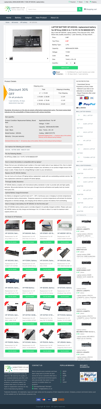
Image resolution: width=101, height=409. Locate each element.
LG (63, 378)
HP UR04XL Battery (65, 342)
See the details (12, 242)
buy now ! (21, 103)
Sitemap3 (48, 386)
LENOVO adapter (89, 177)
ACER (64, 375)
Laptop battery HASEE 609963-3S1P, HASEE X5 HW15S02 (85, 276)
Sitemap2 (42, 386)
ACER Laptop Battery (85, 126)
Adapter (28, 18)
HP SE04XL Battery (47, 288)
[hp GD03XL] (27, 41)
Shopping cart (91, 9)
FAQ (87, 2)
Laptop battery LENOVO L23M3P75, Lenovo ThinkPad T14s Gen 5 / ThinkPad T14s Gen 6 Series (86, 297)
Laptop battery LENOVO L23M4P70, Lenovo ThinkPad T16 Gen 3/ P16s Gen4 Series (86, 317)
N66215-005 (25, 150)
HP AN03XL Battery (12, 288)
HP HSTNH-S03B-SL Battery (33, 315)
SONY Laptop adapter (85, 184)
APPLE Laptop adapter (85, 209)
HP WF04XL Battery (12, 315)
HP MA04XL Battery (30, 233)
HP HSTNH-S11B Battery (49, 315)
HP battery (23, 22)
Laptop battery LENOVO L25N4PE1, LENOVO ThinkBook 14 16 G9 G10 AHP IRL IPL (86, 358)
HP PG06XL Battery (12, 342)
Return (81, 2)
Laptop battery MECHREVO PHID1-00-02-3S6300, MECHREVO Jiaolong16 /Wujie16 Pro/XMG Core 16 (86, 338)
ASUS (64, 371)
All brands (15, 22)
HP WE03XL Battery (65, 260)
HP (63, 380)
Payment (73, 2)
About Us (54, 18)
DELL (64, 373)
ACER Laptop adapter (85, 201)
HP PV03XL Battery (65, 315)
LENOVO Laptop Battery (86, 151)
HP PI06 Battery (28, 288)
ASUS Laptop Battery (85, 134)
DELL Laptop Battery (85, 117)
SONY (64, 382)
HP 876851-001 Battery (49, 233)
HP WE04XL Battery (12, 260)
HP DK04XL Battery (47, 260)
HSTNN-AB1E (15, 150)
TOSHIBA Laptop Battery (86, 159)
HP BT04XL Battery (65, 288)
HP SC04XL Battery (30, 342)
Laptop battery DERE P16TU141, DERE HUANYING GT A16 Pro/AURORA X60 (86, 256)
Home (9, 17)
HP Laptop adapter (84, 192)
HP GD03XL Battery (12, 233)
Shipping (94, 2)
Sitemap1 (36, 386)
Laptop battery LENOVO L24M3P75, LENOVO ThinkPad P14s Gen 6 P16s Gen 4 (85, 235)
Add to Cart (65, 67)
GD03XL (8, 150)
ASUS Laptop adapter (85, 171)
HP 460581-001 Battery (66, 233)
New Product (41, 18)
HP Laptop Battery (84, 143)
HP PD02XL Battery (47, 342)
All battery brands (84, 111)
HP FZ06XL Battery (30, 260)
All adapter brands (84, 165)
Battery (18, 18)
